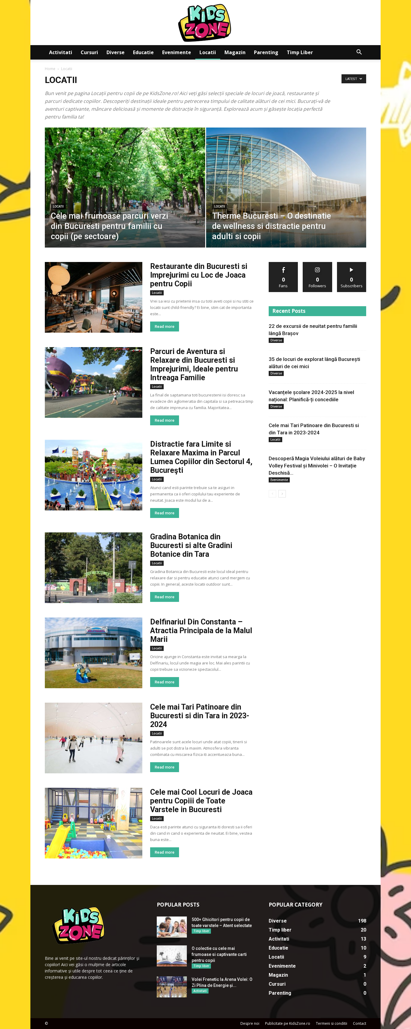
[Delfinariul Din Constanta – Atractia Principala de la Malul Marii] (93, 653)
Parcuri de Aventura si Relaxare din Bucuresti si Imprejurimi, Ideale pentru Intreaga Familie (194, 364)
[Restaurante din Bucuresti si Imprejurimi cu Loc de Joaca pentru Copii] (93, 297)
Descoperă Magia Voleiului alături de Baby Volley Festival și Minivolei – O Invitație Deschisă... (317, 465)
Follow (318, 264)
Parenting (266, 52)
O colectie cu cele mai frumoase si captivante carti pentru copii (219, 954)
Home (50, 68)
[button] (359, 53)
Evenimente (176, 52)
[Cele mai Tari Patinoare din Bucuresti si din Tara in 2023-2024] (93, 738)
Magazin (235, 52)
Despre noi (249, 1023)
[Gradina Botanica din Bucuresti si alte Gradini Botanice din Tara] (93, 567)
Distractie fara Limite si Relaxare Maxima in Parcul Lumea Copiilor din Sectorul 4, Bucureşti (201, 457)
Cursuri (89, 52)
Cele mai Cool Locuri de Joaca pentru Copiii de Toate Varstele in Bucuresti (201, 801)
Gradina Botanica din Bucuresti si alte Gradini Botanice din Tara (191, 545)
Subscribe (351, 264)
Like (283, 264)
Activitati (60, 52)
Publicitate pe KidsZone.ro (287, 1023)
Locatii (207, 52)
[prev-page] (272, 494)
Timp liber (300, 52)
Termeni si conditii (331, 1023)
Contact (359, 1023)
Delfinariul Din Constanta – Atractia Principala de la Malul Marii (201, 631)
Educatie (143, 52)
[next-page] (282, 494)
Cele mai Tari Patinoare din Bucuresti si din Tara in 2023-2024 (199, 716)
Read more (165, 326)
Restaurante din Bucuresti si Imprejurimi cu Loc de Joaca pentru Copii (198, 275)
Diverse (116, 52)
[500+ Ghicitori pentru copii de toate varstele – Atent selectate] (172, 927)
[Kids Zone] (205, 22)
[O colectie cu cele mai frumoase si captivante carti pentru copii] (172, 955)
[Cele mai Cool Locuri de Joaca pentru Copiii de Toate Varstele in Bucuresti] (93, 823)
